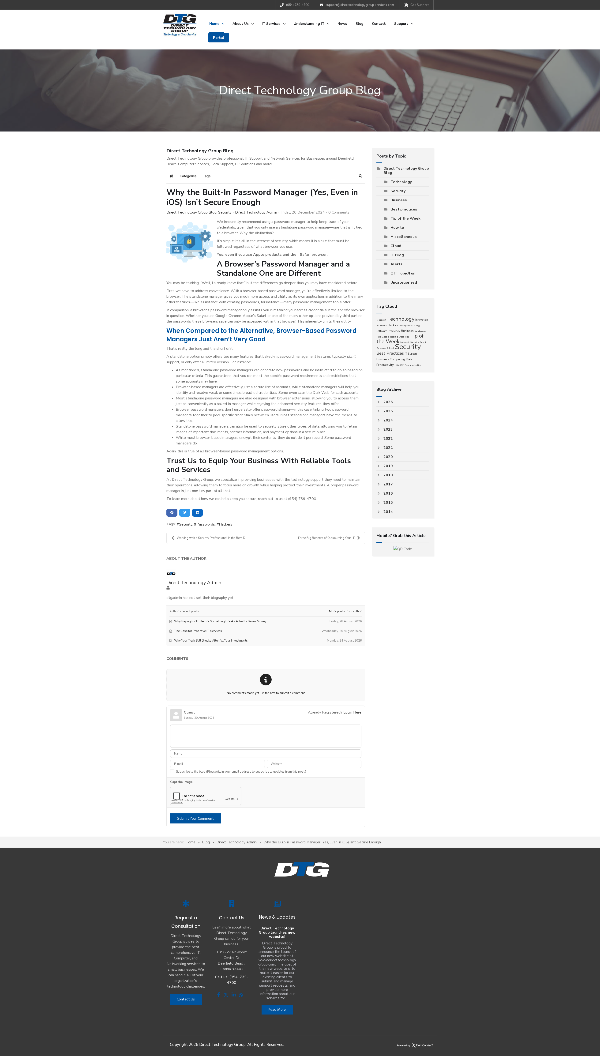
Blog (206, 842)
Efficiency (394, 331)
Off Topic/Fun (402, 273)
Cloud (395, 245)
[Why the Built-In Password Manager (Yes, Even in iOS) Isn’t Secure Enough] (189, 242)
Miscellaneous (403, 236)
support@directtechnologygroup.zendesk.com (360, 5)
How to (397, 227)
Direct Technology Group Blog (191, 212)
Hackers (225, 524)
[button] (360, 176)
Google (385, 336)
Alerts (396, 264)
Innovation (421, 320)
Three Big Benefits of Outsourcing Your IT (326, 538)
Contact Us (186, 999)
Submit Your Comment (195, 818)
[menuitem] (216, 24)
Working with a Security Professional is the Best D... (212, 538)
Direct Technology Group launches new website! (277, 932)
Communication (413, 365)
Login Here (352, 712)
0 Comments (338, 212)
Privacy (399, 365)
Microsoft (381, 320)
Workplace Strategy (409, 325)
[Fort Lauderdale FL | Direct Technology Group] (180, 25)
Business (398, 200)
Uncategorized (403, 282)
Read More (277, 1010)
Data (409, 359)
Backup (394, 336)
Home (190, 842)
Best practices (403, 209)
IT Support (411, 354)
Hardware (381, 325)
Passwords (205, 524)
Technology (401, 181)
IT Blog (397, 255)
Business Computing (390, 359)
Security (225, 212)
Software (381, 331)
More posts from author (345, 611)
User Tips (404, 336)
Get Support (419, 5)
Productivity (385, 365)
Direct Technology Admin (256, 212)
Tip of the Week (405, 218)
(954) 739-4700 (297, 5)
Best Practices (390, 353)
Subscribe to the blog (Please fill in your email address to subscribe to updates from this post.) (241, 772)
